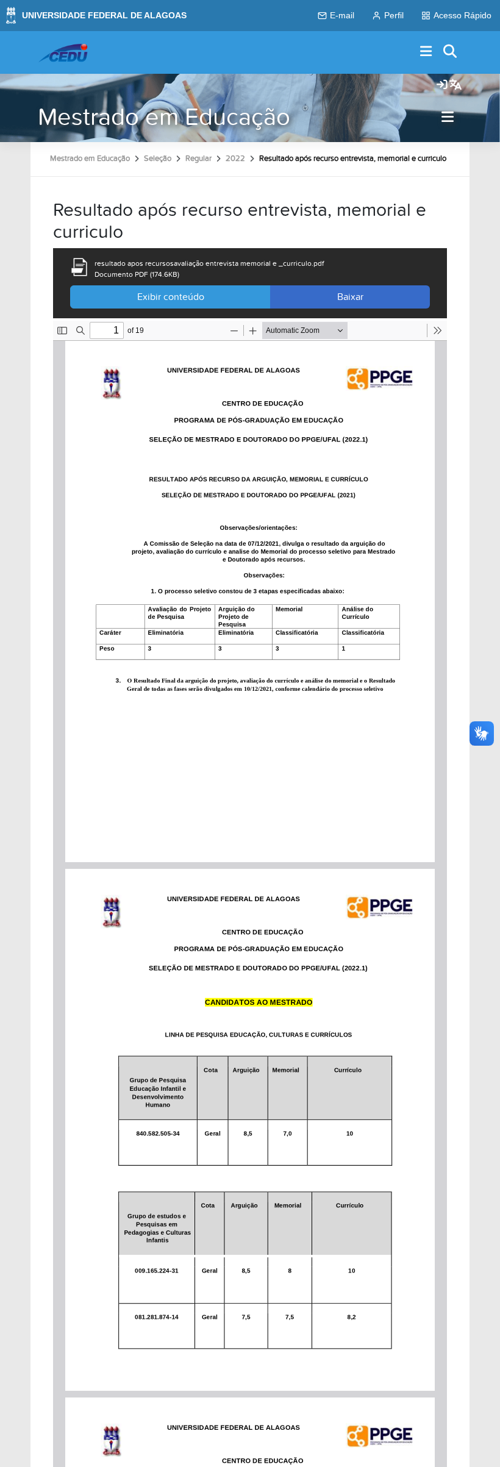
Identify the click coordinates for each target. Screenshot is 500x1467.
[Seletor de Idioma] (455, 85)
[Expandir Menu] (426, 52)
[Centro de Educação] (63, 52)
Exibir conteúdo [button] (170, 297)
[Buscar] (450, 52)
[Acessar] (442, 85)
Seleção (157, 158)
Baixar (350, 297)
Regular (198, 158)
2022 (235, 158)
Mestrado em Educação (164, 117)
